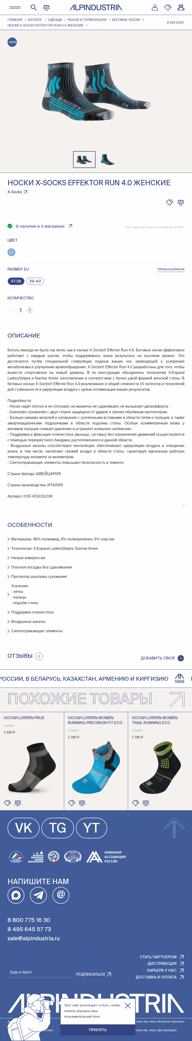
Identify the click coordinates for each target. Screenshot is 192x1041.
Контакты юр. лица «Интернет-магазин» (158, 1021)
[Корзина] (181, 7)
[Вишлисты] (168, 7)
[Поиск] (34, 7)
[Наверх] (174, 828)
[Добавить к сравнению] (181, 202)
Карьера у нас (162, 971)
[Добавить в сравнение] (18, 803)
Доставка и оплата (156, 977)
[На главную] (96, 7)
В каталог (176, 22)
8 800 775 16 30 (28, 920)
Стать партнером (158, 957)
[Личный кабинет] (155, 7)
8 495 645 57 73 (29, 929)
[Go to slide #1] (84, 159)
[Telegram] (38, 895)
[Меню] (14, 7)
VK (23, 829)
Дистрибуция (162, 964)
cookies (103, 1005)
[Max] (15, 895)
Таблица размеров (171, 269)
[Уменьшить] (11, 310)
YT (91, 829)
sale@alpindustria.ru (33, 938)
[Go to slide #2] (107, 159)
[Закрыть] (128, 1006)
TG (57, 829)
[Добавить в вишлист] (169, 202)
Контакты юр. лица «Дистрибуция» (154, 1030)
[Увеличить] (29, 310)
